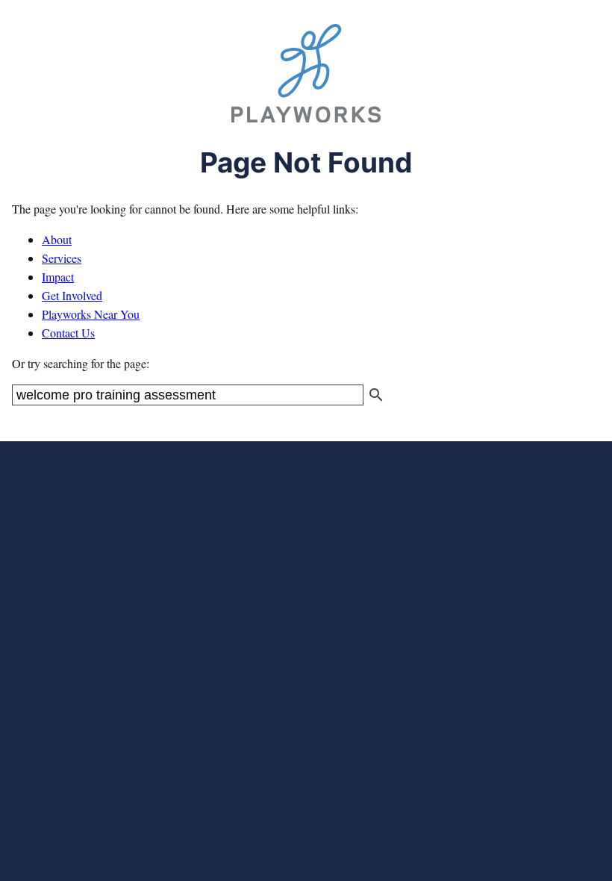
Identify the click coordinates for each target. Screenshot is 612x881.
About (57, 239)
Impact (58, 276)
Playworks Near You (91, 314)
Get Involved (72, 295)
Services (61, 258)
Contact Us (68, 332)
